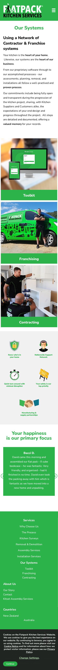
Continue (10, 664)
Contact (7, 594)
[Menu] (54, 10)
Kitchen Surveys (29, 538)
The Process (29, 532)
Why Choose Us (29, 526)
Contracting (29, 577)
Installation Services (29, 556)
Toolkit (29, 569)
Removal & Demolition (29, 544)
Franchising (29, 573)
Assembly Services (29, 550)
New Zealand (11, 616)
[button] (3, 476)
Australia (29, 620)
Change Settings (29, 657)
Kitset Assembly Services (18, 599)
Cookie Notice (11, 646)
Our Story (9, 590)
